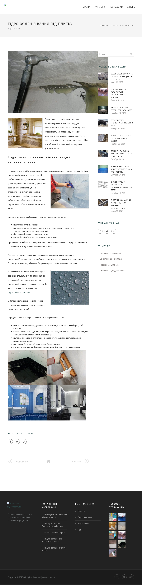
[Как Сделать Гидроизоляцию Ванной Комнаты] (112, 553)
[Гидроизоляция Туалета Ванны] (121, 517)
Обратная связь (85, 517)
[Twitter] (17, 441)
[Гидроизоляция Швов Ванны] (112, 535)
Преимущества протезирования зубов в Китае (122, 123)
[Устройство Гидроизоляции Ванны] (112, 517)
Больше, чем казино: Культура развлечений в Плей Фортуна (121, 154)
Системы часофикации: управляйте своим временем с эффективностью (121, 204)
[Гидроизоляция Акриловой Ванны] (112, 544)
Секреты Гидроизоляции (122, 25)
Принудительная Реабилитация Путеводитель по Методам (118, 93)
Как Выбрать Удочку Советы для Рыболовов (121, 108)
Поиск (132, 7)
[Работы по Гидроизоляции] (28, 5)
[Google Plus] (24, 441)
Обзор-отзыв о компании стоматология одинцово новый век (122, 76)
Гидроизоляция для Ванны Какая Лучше (52, 540)
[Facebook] (10, 441)
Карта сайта (116, 7)
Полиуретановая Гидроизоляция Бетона (52, 525)
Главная (87, 7)
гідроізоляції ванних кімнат (20, 292)
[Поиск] (131, 54)
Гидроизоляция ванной (110, 253)
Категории (100, 7)
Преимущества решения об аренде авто (54, 515)
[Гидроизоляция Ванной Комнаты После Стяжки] (121, 535)
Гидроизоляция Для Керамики (113, 270)
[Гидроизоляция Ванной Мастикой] (121, 544)
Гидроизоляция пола (109, 264)
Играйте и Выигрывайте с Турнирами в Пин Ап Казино (122, 138)
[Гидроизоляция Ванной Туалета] (121, 526)
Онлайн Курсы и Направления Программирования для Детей (121, 186)
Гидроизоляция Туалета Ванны (54, 549)
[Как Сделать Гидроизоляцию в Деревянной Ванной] (112, 526)
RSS (79, 529)
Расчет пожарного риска (55, 532)
